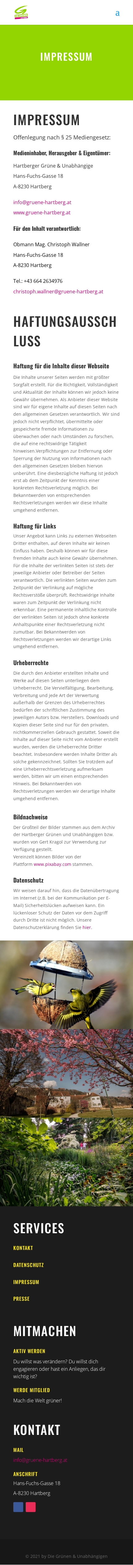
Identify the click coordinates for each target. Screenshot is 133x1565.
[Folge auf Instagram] (31, 1507)
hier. (87, 927)
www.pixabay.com (52, 864)
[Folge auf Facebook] (18, 1507)
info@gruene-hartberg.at (42, 202)
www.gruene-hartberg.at (42, 212)
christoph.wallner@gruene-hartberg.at (58, 291)
